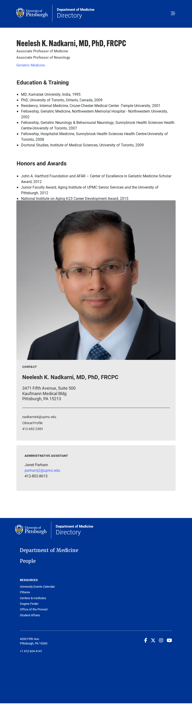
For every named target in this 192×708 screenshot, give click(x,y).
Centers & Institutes (33, 598)
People (28, 561)
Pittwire (25, 592)
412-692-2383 (32, 428)
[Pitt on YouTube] (169, 640)
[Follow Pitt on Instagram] (161, 640)
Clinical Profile (32, 423)
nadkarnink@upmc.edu (39, 417)
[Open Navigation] (173, 14)
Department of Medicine (49, 550)
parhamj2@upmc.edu (42, 470)
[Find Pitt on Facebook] (145, 640)
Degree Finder (29, 604)
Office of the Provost (34, 609)
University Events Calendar (37, 587)
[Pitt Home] (34, 13)
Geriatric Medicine (30, 65)
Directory (75, 13)
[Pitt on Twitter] (153, 640)
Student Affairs (30, 615)
